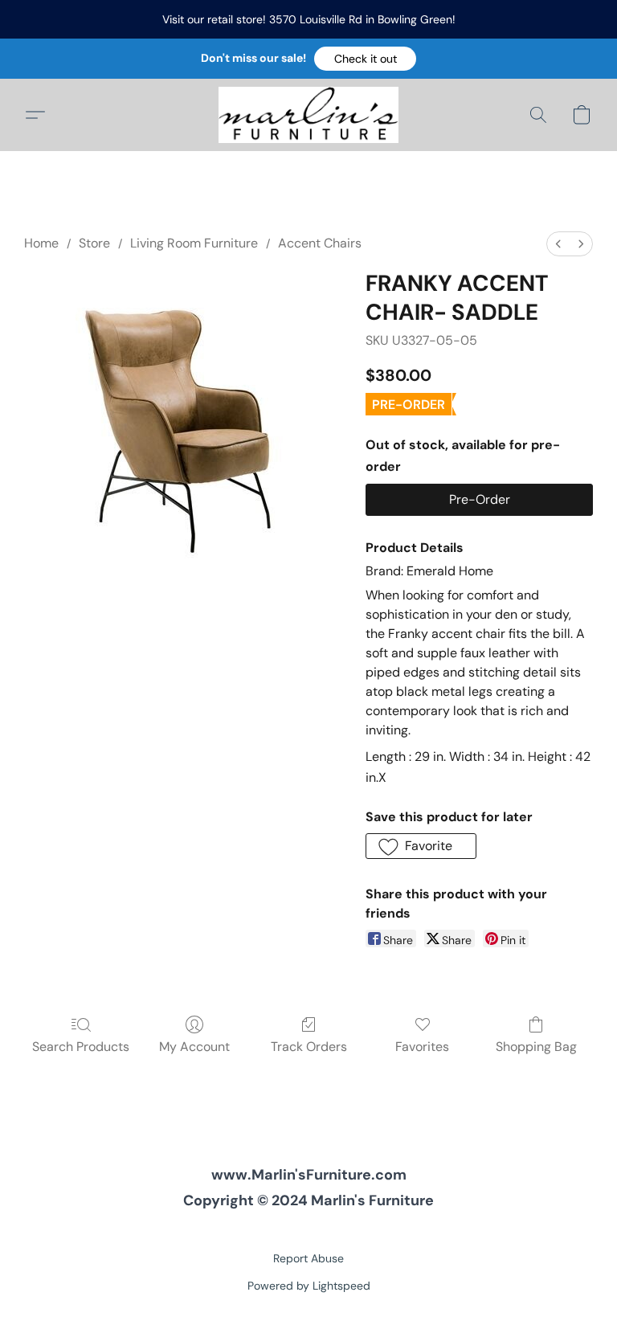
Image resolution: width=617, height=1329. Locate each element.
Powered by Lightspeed (308, 1285)
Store (94, 243)
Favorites (422, 1046)
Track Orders (309, 1046)
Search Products (80, 1046)
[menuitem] (558, 244)
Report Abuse (308, 1258)
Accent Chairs (320, 243)
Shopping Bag (536, 1046)
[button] (365, 59)
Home (41, 243)
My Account (194, 1046)
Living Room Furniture (194, 243)
